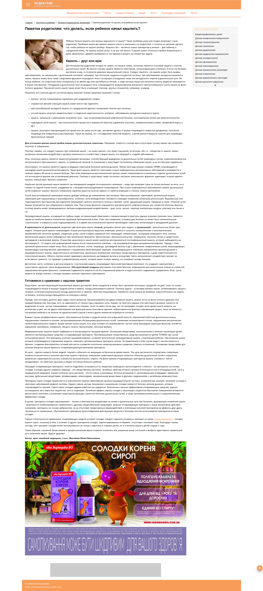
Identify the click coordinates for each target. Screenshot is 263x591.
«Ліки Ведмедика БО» (163, 419)
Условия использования (37, 583)
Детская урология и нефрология (209, 82)
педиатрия (47, 4)
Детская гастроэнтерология (207, 42)
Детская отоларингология (206, 58)
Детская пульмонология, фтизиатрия (74, 23)
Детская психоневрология (206, 66)
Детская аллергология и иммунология (212, 38)
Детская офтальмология (206, 62)
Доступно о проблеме (45, 23)
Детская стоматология (205, 74)
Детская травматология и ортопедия (211, 78)
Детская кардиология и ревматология (211, 54)
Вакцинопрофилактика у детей (208, 34)
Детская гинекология (204, 46)
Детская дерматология (205, 50)
